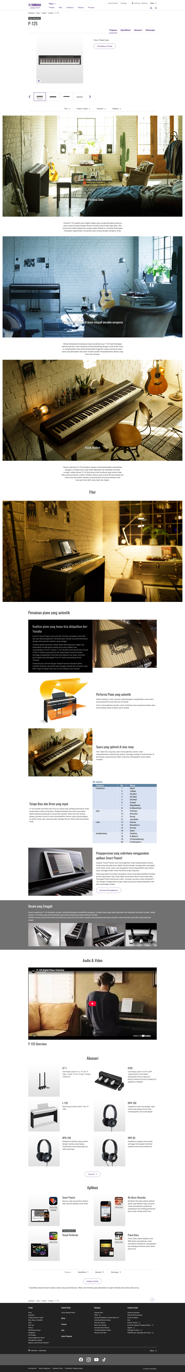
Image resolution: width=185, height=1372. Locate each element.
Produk (51, 7)
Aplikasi (115, 108)
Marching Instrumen (34, 1330)
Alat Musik (31, 13)
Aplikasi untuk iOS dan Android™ (38, 1343)
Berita (63, 1318)
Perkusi (30, 1328)
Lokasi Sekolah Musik (68, 1312)
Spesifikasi (126, 30)
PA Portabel (32, 1335)
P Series (50, 13)
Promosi (91, 7)
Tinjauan (113, 30)
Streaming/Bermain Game (36, 1338)
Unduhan (69, 7)
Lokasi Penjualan (113, 3)
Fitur (66, 108)
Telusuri (81, 7)
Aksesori (138, 30)
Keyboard (31, 1315)
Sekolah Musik (66, 1307)
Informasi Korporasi (133, 1312)
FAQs (96, 1315)
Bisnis (152, 3)
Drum (30, 1323)
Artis (60, 7)
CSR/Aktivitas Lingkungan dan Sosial (139, 1333)
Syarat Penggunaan (44, 1368)
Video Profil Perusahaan (134, 1315)
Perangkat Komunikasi (35, 1340)
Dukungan (124, 3)
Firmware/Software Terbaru (102, 1330)
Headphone (31, 1333)
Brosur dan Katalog (100, 1325)
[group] (40, 96)
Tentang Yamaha (132, 1307)
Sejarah (129, 1328)
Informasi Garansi (99, 1323)
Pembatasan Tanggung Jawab (74, 1368)
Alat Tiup (31, 1325)
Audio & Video (82, 108)
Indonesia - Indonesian (141, 3)
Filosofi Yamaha (132, 1323)
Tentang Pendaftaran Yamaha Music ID (106, 1318)
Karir (128, 1320)
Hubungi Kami (98, 1312)
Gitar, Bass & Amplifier (35, 1320)
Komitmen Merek (132, 1318)
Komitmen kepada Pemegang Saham (139, 1325)
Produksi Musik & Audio (35, 1318)
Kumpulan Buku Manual (101, 1328)
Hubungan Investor (133, 1330)
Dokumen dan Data (100, 1333)
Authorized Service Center (102, 1320)
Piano (51, 3)
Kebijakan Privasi (58, 1368)
